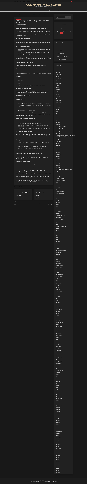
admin (25, 24)
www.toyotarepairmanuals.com (43, 5)
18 (59, 31)
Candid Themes (54, 481)
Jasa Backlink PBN (62, 10)
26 (61, 32)
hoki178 (17, 68)
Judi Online (28, 10)
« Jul (56, 36)
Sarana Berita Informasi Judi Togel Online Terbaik (29, 1)
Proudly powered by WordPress (36, 481)
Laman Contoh (16, 1)
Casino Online (38, 10)
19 (61, 31)
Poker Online (45, 10)
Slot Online (33, 10)
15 (68, 30)
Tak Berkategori (18, 18)
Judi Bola (55, 10)
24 (57, 32)
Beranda (23, 10)
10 (57, 30)
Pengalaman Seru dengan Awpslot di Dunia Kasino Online (43, 194)
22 (68, 31)
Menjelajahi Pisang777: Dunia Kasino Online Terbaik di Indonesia (23, 194)
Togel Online (50, 10)
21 (65, 31)
